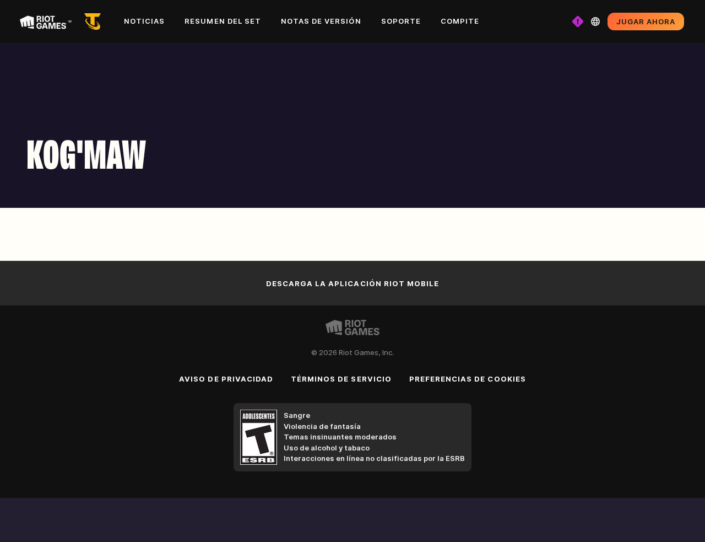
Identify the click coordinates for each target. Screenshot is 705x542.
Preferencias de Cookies (467, 378)
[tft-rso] (94, 21)
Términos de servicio (341, 378)
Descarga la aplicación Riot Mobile (352, 283)
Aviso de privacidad (226, 378)
